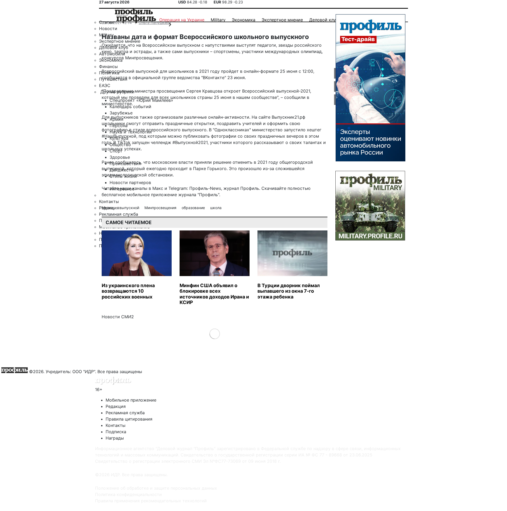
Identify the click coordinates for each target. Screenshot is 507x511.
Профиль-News (205, 188)
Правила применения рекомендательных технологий (151, 500)
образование (194, 207)
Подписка (116, 431)
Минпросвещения (160, 207)
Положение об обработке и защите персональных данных (156, 488)
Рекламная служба (125, 412)
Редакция (116, 406)
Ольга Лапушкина (155, 23)
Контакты (115, 425)
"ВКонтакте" (213, 77)
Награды (115, 438)
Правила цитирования (129, 419)
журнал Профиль (241, 188)
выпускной (129, 207)
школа (216, 207)
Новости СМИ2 (118, 316)
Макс (157, 188)
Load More (215, 333)
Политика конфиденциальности (128, 494)
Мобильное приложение (131, 400)
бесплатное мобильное (126, 194)
